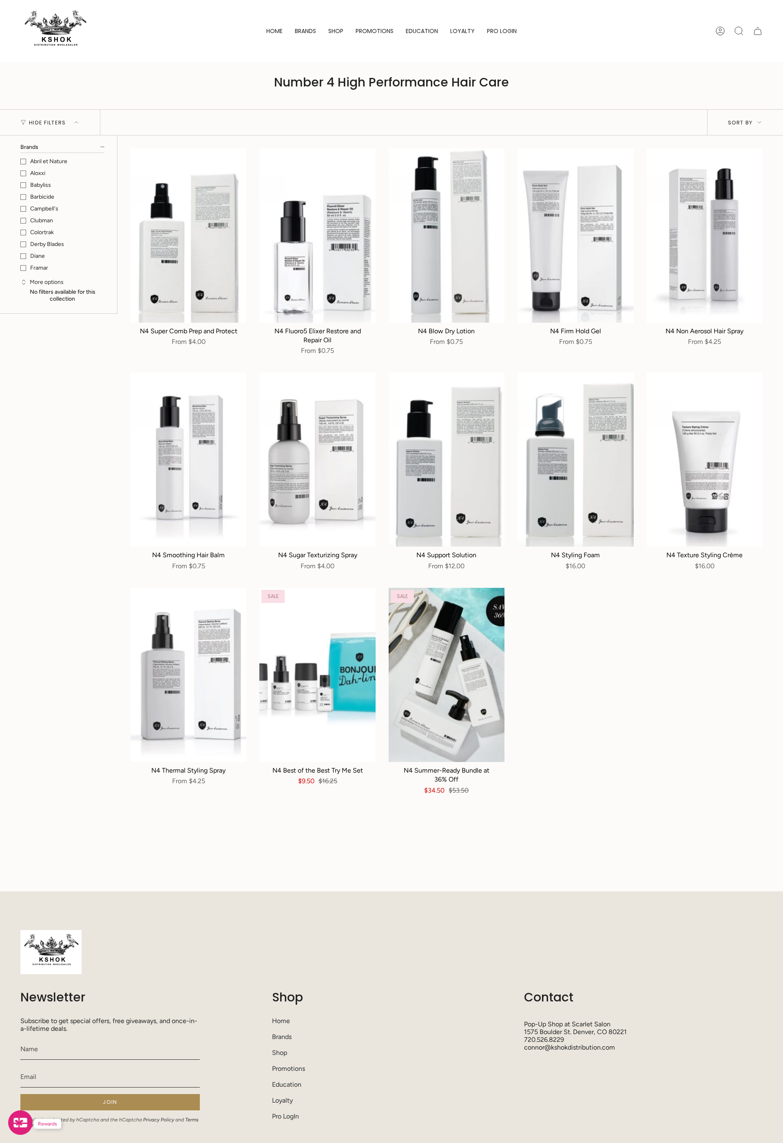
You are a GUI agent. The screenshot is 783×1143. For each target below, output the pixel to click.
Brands (282, 1037)
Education (286, 1084)
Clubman (41, 220)
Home (281, 1021)
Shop (279, 1053)
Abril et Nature (48, 161)
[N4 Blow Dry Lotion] (446, 235)
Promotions (288, 1068)
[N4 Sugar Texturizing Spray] (317, 460)
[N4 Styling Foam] (575, 460)
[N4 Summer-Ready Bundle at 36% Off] (446, 675)
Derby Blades (47, 244)
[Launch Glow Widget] (20, 1122)
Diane (37, 256)
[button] (305, 31)
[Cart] (757, 31)
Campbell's (44, 208)
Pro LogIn (285, 1116)
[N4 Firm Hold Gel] (575, 235)
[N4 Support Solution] (446, 460)
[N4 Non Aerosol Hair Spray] (705, 235)
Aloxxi (37, 173)
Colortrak (42, 232)
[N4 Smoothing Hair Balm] (188, 460)
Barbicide (42, 196)
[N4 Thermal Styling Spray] (188, 675)
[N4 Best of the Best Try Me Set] (317, 675)
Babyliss (40, 185)
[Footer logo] (51, 952)
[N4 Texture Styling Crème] (705, 460)
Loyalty (282, 1100)
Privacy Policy (158, 1120)
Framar (39, 267)
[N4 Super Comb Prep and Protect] (188, 235)
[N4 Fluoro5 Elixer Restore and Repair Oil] (317, 235)
